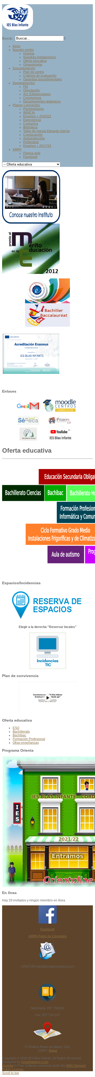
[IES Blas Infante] (17, 27)
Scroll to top (10, 1073)
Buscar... (8, 38)
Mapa (53, 1050)
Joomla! (7, 1066)
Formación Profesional (29, 739)
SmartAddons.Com (34, 1062)
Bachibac (19, 735)
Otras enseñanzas (26, 743)
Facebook (47, 929)
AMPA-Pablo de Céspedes (47, 936)
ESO (16, 728)
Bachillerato (21, 731)
